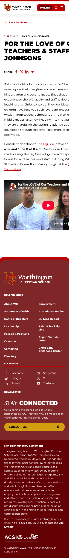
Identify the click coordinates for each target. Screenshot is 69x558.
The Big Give (46, 144)
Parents (45, 7)
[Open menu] (62, 8)
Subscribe (18, 427)
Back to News (17, 22)
